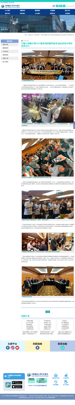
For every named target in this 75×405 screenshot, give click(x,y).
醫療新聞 (37, 35)
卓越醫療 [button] (52, 10)
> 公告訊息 (5, 51)
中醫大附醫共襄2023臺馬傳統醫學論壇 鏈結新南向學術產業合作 (57, 35)
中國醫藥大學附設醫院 (37, 375)
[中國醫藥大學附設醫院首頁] (10, 6)
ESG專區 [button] (7, 10)
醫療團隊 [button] (37, 10)
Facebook (8, 348)
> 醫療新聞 (5, 48)
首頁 (26, 35)
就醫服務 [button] (22, 10)
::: (1, 0)
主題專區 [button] (67, 13)
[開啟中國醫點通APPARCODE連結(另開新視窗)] (8, 385)
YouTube (17, 348)
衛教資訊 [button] (22, 13)
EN (64, 6)
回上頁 (47, 311)
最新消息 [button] (7, 13)
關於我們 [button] (67, 10)
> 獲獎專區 (5, 55)
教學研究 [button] (52, 13)
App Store (17, 387)
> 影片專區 (5, 62)
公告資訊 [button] (37, 13)
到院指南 (37, 348)
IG (12, 348)
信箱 (62, 348)
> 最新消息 (5, 44)
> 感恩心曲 (5, 58)
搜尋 (54, 6)
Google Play (17, 383)
